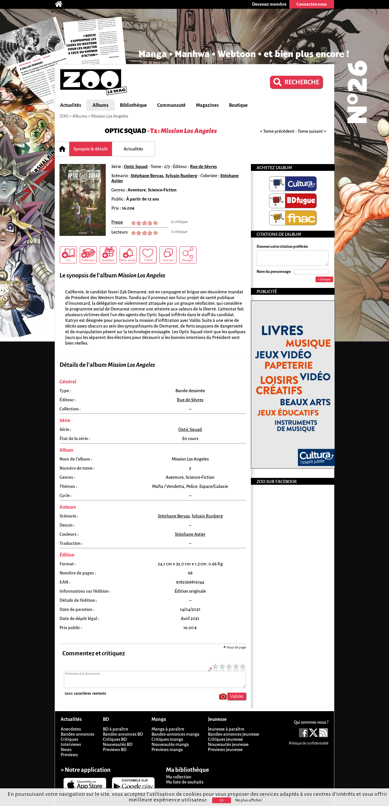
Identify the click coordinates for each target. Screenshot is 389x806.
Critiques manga (167, 739)
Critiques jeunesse (225, 739)
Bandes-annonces (77, 734)
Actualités (70, 105)
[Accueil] (61, 4)
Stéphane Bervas (147, 175)
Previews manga (167, 749)
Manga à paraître (167, 729)
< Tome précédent (277, 131)
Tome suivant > (312, 131)
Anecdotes (71, 729)
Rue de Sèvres (203, 166)
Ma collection (178, 776)
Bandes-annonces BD (123, 734)
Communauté (171, 105)
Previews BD (114, 749)
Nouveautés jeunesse (228, 744)
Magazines (207, 105)
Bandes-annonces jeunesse (233, 734)
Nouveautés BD (117, 744)
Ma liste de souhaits (184, 782)
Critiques (69, 739)
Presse (117, 222)
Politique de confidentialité (308, 743)
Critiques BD (115, 739)
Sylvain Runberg (181, 175)
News (66, 749)
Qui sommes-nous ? (311, 722)
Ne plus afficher (248, 800)
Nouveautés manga (170, 744)
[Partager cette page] (187, 254)
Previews (69, 754)
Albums (100, 105)
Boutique (238, 105)
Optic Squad (125, 130)
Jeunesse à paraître (226, 729)
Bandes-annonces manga (175, 734)
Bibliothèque (133, 105)
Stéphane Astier (190, 534)
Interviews (71, 744)
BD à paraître (115, 729)
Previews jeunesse (225, 749)
